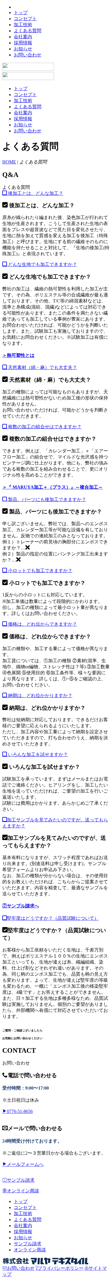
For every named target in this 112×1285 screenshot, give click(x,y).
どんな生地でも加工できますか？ (42, 264)
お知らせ (23, 48)
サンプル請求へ (23, 905)
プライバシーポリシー (61, 1268)
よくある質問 (27, 30)
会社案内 (23, 36)
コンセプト (25, 18)
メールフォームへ (25, 1164)
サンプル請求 (20, 1180)
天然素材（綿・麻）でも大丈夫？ (42, 367)
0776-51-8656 (20, 1111)
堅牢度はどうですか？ (53, 918)
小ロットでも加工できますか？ (39, 570)
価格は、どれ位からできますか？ (42, 624)
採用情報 (23, 42)
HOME (9, 161)
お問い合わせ (27, 54)
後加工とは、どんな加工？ (35, 193)
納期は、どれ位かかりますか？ (39, 695)
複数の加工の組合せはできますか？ (44, 426)
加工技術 (23, 24)
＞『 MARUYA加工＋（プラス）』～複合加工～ (52, 487)
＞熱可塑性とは (18, 355)
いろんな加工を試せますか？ (37, 754)
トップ (21, 12)
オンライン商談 (23, 1190)
